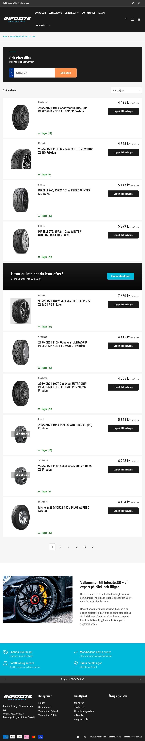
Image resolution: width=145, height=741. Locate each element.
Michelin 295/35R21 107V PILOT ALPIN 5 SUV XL (63, 509)
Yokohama (43, 460)
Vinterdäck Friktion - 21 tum (22, 36)
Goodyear (42, 102)
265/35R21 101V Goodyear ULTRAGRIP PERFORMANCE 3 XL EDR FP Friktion (62, 109)
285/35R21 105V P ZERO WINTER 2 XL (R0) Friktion (65, 426)
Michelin (42, 143)
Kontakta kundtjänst (120, 276)
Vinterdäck (70, 13)
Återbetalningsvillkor (84, 711)
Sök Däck (65, 73)
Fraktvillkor (79, 707)
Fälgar (101, 13)
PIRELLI (41, 184)
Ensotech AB (136, 737)
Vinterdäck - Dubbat (48, 711)
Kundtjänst (42, 25)
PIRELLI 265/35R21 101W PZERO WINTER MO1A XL (64, 192)
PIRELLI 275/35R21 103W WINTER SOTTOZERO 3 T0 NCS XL (59, 233)
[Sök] (126, 19)
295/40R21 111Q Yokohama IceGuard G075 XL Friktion (65, 467)
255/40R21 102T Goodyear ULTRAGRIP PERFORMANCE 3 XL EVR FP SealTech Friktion (62, 387)
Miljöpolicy (79, 715)
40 (84, 546)
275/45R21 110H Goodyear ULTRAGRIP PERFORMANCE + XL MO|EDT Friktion (62, 344)
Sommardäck (55, 13)
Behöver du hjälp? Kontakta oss (16, 3)
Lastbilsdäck (88, 13)
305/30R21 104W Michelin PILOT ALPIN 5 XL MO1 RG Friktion (64, 302)
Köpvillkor (79, 702)
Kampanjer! (40, 13)
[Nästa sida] (92, 547)
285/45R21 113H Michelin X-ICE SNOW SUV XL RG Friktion (65, 150)
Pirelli (41, 419)
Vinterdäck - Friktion (48, 715)
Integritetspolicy (82, 719)
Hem (5, 36)
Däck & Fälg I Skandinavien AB (109, 737)
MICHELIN (42, 501)
